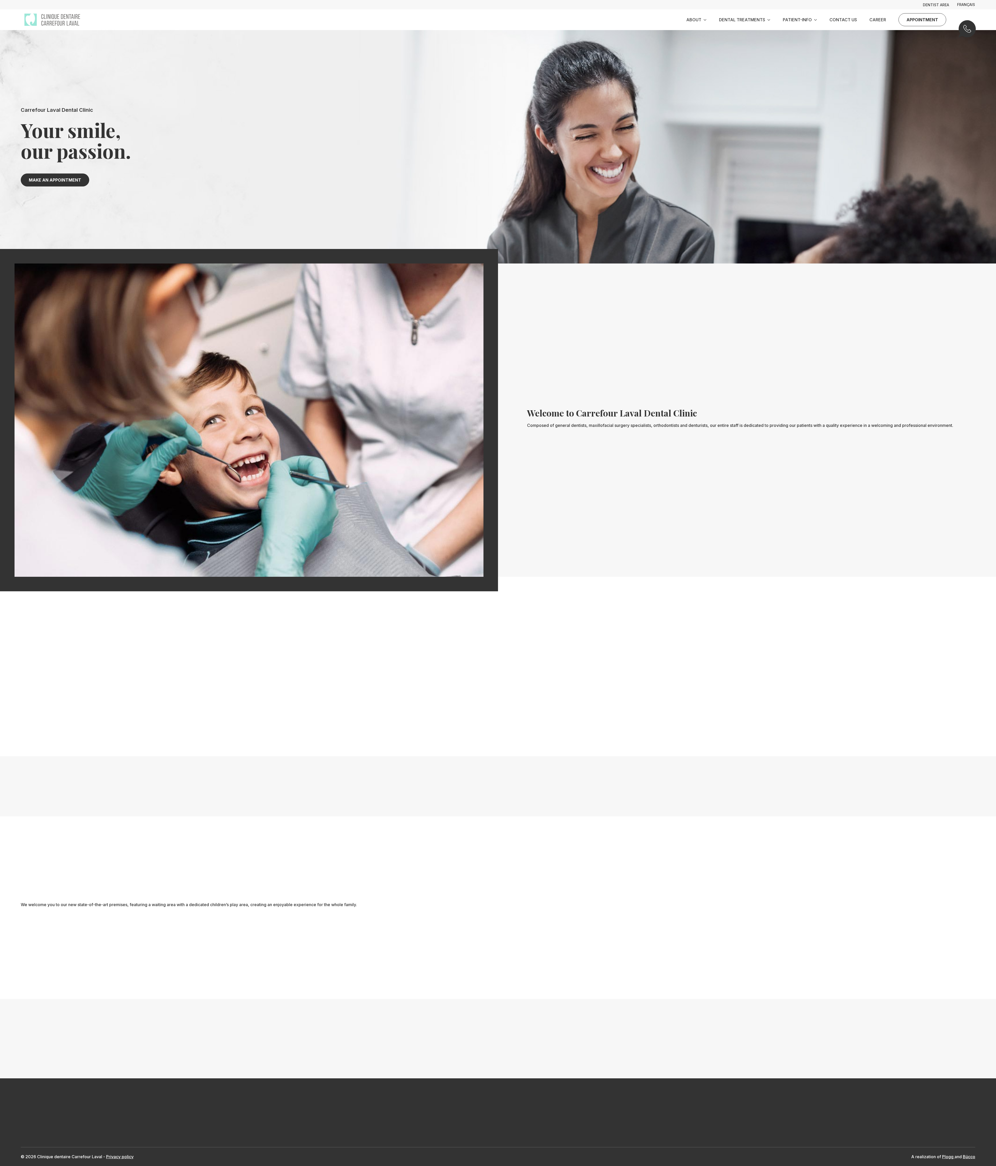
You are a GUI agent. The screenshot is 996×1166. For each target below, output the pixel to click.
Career (877, 19)
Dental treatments (742, 19)
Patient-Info (797, 19)
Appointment (922, 19)
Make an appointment (55, 180)
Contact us (843, 19)
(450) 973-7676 (967, 32)
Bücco (969, 1156)
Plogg (948, 1156)
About (693, 19)
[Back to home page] (52, 19)
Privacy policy (120, 1156)
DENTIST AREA (936, 5)
